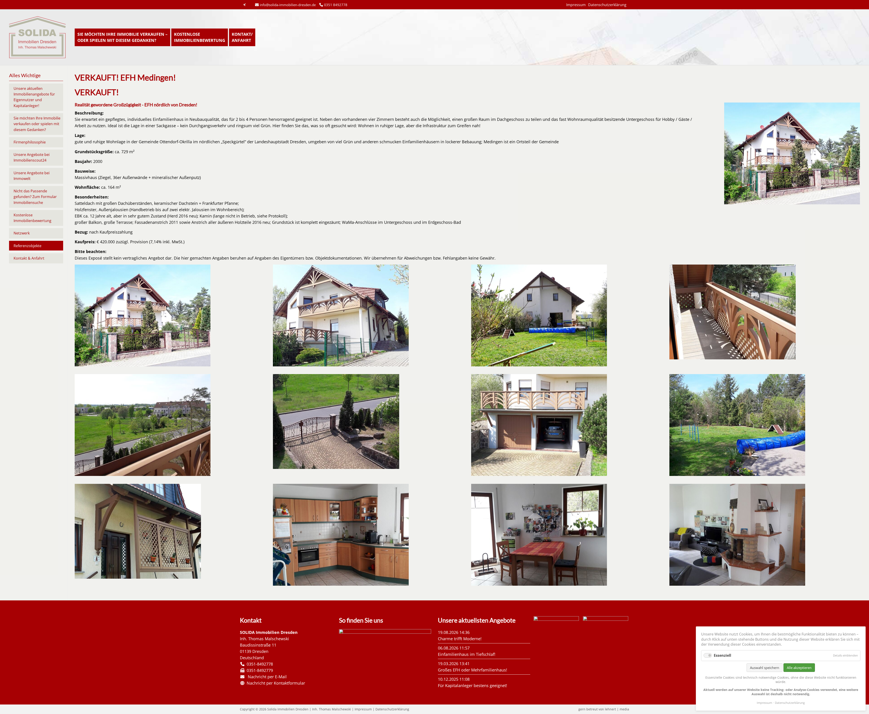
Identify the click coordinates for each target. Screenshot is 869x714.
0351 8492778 (335, 4)
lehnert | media (617, 709)
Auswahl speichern (764, 667)
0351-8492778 (258, 664)
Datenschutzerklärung (607, 4)
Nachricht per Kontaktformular (274, 683)
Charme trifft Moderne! (460, 638)
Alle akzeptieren (799, 667)
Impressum (576, 4)
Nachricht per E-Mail (266, 676)
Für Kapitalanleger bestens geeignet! (472, 685)
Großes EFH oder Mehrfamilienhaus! (472, 670)
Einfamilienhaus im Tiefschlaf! (466, 654)
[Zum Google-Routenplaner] (385, 632)
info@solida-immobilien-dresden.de (288, 4)
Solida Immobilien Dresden (37, 37)
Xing (244, 4)
